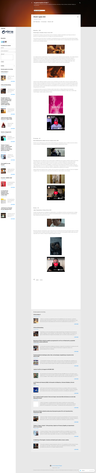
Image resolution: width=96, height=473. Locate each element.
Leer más (76, 324)
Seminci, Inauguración (6, 132)
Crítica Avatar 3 (37, 314)
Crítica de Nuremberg (38, 327)
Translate (42, 11)
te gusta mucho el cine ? (41, 2)
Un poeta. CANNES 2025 (6, 177)
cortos (41, 279)
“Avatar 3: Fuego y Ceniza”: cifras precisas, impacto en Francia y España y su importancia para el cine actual (6, 147)
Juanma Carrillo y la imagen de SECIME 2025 (43, 369)
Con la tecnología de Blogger (56, 465)
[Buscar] (80, 3)
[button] (77, 17)
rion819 (59, 467)
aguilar (37, 279)
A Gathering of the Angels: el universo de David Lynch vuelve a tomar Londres (51, 439)
